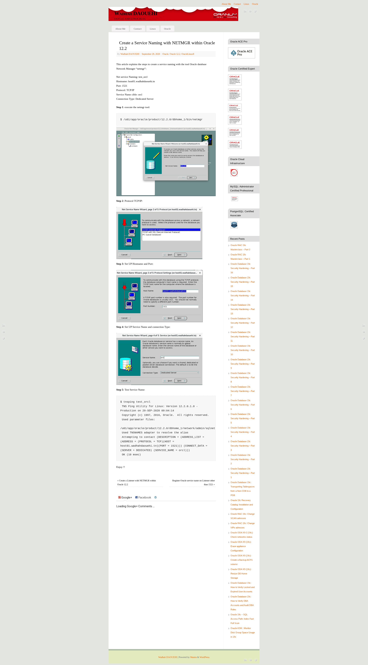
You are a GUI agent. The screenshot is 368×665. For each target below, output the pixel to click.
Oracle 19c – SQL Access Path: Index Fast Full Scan (242, 618)
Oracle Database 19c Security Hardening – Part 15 (243, 281)
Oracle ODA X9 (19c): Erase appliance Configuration (241, 546)
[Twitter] (255, 12)
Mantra (193, 657)
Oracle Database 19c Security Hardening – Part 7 (243, 391)
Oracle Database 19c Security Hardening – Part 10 (243, 350)
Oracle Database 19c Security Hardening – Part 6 (243, 404)
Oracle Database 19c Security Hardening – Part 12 (243, 322)
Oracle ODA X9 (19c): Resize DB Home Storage (241, 573)
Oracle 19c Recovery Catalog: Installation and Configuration (242, 504)
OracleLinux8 (187, 54)
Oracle (255, 4)
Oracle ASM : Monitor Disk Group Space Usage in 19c (243, 632)
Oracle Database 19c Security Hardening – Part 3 (243, 445)
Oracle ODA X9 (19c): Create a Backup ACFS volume (242, 559)
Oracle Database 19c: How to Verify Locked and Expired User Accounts (243, 587)
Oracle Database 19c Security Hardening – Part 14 (243, 295)
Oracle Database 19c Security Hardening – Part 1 (243, 472)
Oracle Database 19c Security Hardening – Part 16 (243, 268)
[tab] (125, 497)
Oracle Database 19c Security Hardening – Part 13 (243, 309)
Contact (237, 4)
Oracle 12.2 (175, 54)
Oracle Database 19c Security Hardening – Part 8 (243, 377)
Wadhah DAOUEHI (135, 13)
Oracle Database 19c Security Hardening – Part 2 (243, 459)
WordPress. (205, 657)
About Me (226, 4)
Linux (246, 4)
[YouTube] (250, 12)
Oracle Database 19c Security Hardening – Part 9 (243, 363)
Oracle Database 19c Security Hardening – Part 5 (243, 418)
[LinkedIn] (245, 12)
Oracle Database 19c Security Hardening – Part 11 (243, 336)
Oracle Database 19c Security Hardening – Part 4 (243, 432)
